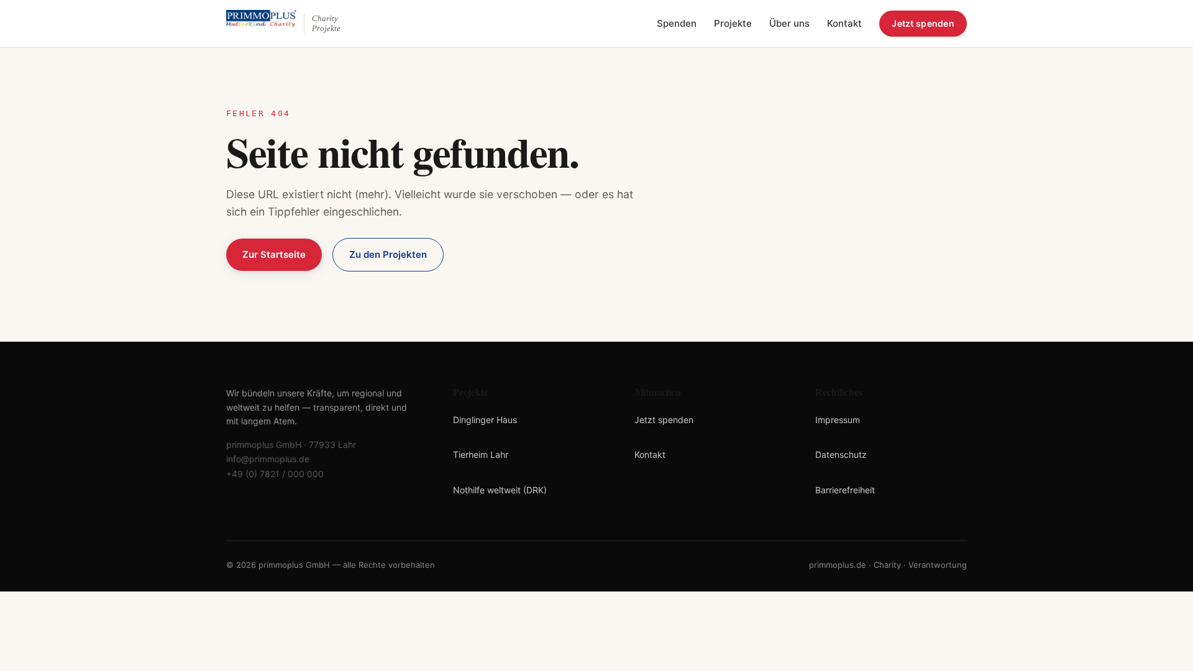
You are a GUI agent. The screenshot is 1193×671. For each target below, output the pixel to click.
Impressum (837, 419)
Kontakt (844, 23)
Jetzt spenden (923, 23)
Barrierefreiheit (845, 490)
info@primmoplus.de (267, 459)
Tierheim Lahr (480, 454)
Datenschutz (841, 454)
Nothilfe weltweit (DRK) (500, 490)
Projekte (733, 23)
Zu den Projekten (388, 254)
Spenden (677, 23)
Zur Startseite (274, 254)
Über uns (789, 23)
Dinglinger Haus (485, 419)
